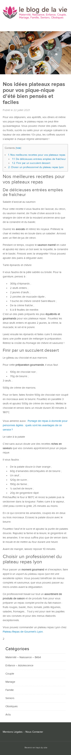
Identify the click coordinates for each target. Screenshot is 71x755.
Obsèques (11, 706)
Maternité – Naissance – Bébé (23, 657)
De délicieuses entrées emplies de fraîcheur (39, 159)
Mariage (10, 681)
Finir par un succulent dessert (31, 163)
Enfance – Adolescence (19, 665)
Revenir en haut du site (36, 747)
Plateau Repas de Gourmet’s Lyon (23, 631)
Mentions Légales (13, 731)
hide (18, 148)
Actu (8, 714)
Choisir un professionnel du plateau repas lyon (36, 167)
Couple (9, 673)
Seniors (9, 698)
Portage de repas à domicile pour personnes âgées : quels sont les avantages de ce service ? (35, 425)
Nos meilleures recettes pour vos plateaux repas (36, 154)
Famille (9, 690)
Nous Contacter (34, 731)
